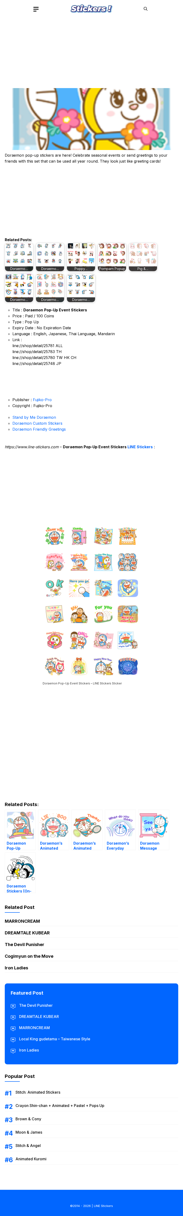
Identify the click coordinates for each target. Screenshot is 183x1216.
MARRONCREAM (22, 921)
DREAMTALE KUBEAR (27, 932)
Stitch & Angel (28, 1145)
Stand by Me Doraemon (34, 417)
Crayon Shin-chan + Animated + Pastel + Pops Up (59, 1105)
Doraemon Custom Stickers (37, 423)
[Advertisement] (91, 51)
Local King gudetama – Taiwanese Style (54, 1039)
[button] (145, 9)
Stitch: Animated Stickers (37, 1092)
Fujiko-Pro (42, 399)
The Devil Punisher (24, 944)
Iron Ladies (16, 967)
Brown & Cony (28, 1118)
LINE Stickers (140, 446)
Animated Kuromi (30, 1158)
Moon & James (28, 1132)
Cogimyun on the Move (29, 956)
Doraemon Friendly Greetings (39, 429)
